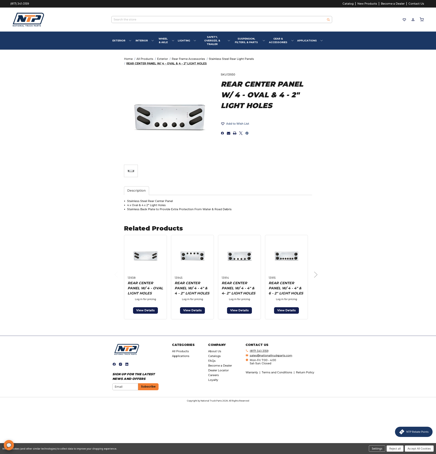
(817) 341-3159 (19, 3)
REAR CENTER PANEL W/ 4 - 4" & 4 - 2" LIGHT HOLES (192, 288)
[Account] (412, 19)
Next (316, 278)
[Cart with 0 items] (421, 19)
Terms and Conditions (277, 372)
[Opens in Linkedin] (127, 364)
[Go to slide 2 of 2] (218, 321)
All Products (180, 351)
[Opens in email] (228, 133)
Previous (117, 278)
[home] (126, 349)
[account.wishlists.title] (404, 19)
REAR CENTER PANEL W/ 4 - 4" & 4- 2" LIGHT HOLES (238, 288)
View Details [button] (145, 310)
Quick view (145, 256)
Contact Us (416, 3)
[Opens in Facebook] (114, 364)
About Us (214, 351)
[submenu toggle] (130, 40)
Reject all (395, 448)
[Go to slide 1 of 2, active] (213, 321)
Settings (377, 448)
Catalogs (214, 356)
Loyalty (213, 380)
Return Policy (305, 372)
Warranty (252, 372)
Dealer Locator (218, 370)
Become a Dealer (393, 3)
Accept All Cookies (419, 448)
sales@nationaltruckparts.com (271, 355)
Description (136, 190)
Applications (180, 356)
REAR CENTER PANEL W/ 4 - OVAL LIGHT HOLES (145, 288)
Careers (213, 375)
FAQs (212, 360)
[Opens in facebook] (222, 133)
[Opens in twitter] (241, 133)
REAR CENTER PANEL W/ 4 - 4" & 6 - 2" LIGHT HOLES (286, 288)
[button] (235, 124)
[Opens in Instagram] (120, 364)
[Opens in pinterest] (247, 133)
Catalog (348, 3)
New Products (367, 3)
